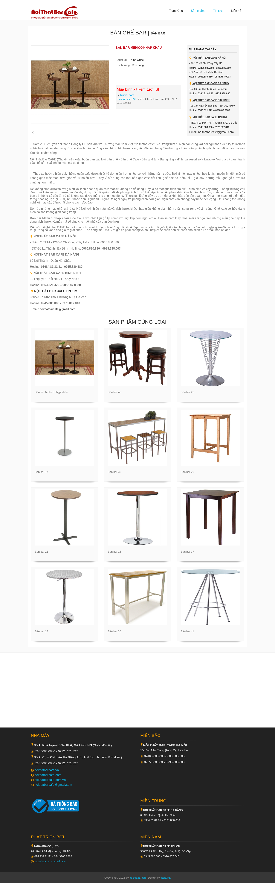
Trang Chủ (176, 10)
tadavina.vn (59, 861)
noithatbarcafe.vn (47, 770)
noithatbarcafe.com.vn (50, 780)
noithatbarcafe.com (48, 775)
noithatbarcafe (137, 877)
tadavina (166, 877)
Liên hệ (236, 10)
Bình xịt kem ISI (126, 99)
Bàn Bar (158, 33)
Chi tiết (62, 386)
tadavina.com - (43, 861)
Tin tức (217, 10)
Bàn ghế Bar (128, 33)
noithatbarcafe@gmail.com (53, 784)
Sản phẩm (197, 10)
